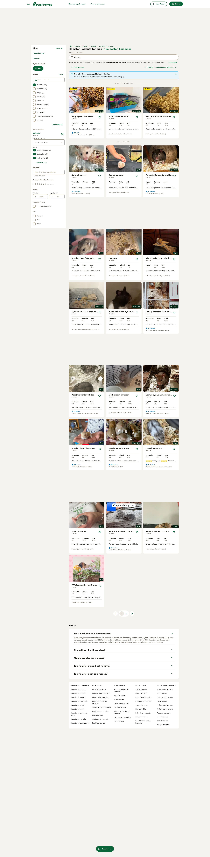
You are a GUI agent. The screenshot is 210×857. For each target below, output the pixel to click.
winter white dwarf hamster (121, 712)
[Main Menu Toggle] (28, 4)
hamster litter (141, 709)
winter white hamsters (166, 685)
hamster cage (97, 715)
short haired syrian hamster (142, 722)
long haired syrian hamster (99, 702)
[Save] (99, 117)
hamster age (162, 701)
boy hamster (119, 699)
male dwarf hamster (165, 709)
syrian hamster (141, 689)
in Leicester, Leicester (117, 48)
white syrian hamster (100, 719)
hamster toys (140, 685)
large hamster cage (122, 703)
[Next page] (132, 613)
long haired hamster (100, 711)
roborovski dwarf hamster (121, 690)
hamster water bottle (122, 717)
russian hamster (163, 713)
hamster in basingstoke (80, 723)
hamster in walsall (78, 697)
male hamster (97, 685)
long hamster (162, 717)
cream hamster (141, 705)
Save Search (79, 68)
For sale (38, 68)
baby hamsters (120, 707)
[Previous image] (73, 378)
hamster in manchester (80, 685)
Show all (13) (41, 162)
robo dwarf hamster (143, 697)
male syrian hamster (165, 689)
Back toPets (39, 53)
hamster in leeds (77, 709)
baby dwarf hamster (143, 713)
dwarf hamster (141, 693)
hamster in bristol (78, 705)
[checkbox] (34, 85)
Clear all (59, 48)
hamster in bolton (78, 689)
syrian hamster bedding (101, 707)
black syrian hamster (143, 701)
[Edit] (62, 134)
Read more (172, 62)
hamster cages (120, 695)
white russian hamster (101, 693)
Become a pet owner (77, 4)
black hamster (119, 685)
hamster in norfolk (78, 719)
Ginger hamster (141, 717)
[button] (86, 378)
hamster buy (119, 721)
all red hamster (163, 725)
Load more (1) (57, 125)
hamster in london (78, 693)
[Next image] (100, 378)
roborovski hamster (165, 697)
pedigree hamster (99, 723)
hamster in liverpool (79, 701)
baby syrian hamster (100, 697)
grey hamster (162, 721)
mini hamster (162, 693)
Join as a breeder (98, 4)
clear (61, 75)
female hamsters (99, 689)
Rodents (37, 58)
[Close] (176, 74)
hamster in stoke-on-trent (79, 714)
